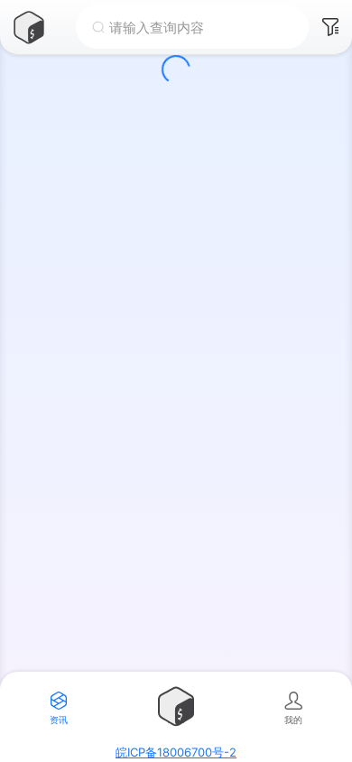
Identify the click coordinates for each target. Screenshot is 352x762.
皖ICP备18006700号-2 (176, 752)
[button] (38, 27)
